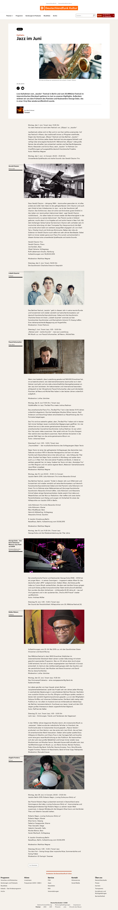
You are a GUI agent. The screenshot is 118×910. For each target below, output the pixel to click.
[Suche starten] (93, 15)
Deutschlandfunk (51, 3)
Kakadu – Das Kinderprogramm (11, 888)
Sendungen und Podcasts (9, 883)
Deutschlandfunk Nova (65, 3)
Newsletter (51, 885)
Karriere (97, 885)
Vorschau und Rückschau (9, 880)
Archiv (55, 15)
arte (65, 907)
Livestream (28, 880)
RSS (49, 888)
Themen (9, 15)
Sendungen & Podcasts (33, 15)
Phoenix (57, 907)
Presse (97, 883)
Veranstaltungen (53, 891)
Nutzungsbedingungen (62, 905)
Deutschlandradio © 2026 (59, 902)
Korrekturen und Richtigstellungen (101, 892)
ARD (44, 907)
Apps (49, 883)
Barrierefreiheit (100, 896)
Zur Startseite (33, 865)
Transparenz (99, 888)
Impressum (77, 905)
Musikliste (47, 15)
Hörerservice (76, 880)
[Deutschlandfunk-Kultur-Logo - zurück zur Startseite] (59, 8)
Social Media (76, 883)
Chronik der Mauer (75, 907)
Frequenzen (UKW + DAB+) (32, 883)
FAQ (49, 880)
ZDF (50, 907)
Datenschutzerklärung (44, 905)
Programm (19, 15)
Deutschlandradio (101, 880)
